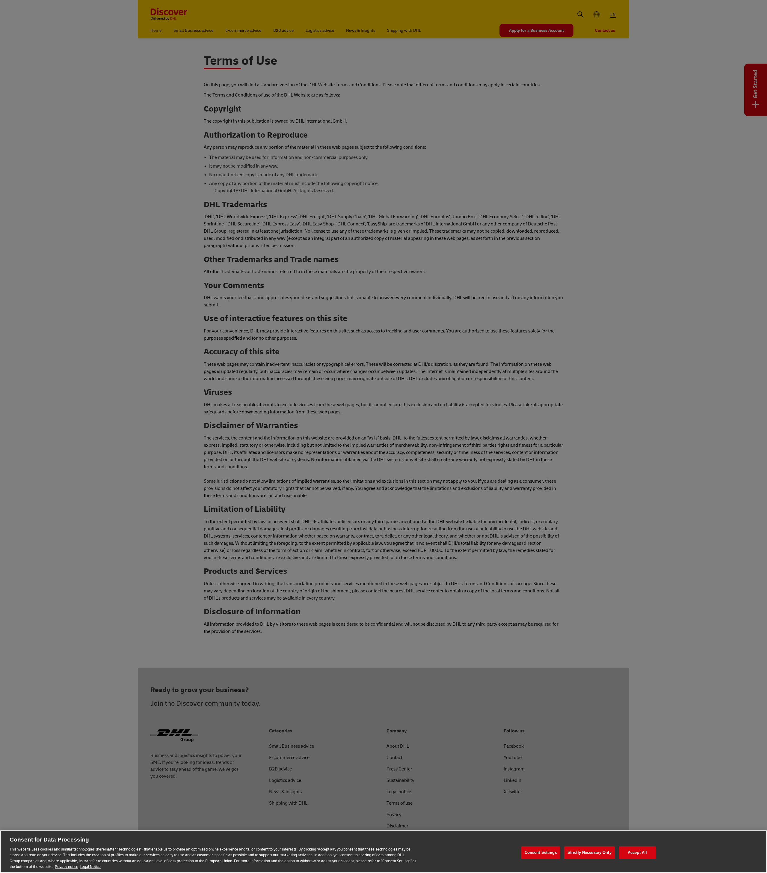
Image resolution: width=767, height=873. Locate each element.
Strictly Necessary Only (589, 853)
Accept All (637, 853)
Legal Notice (90, 866)
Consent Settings (541, 853)
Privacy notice (66, 866)
